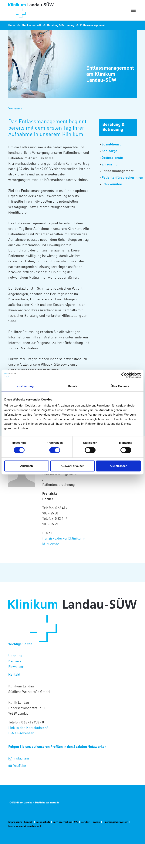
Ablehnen (26, 465)
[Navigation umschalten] (133, 10)
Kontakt (29, 822)
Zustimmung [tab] (25, 386)
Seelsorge (109, 151)
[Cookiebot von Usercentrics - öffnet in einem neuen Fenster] (124, 375)
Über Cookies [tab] (120, 386)
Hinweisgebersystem (116, 822)
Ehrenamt (109, 164)
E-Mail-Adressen (21, 733)
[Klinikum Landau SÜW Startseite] (49, 10)
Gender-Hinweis (90, 822)
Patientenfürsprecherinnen (122, 177)
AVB (76, 822)
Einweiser (16, 667)
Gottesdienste (112, 158)
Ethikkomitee (112, 184)
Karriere (14, 661)
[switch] (54, 450)
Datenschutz (42, 822)
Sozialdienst (111, 144)
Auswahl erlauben (72, 465)
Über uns (15, 656)
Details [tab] (72, 386)
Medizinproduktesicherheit (25, 826)
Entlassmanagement (117, 171)
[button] (15, 108)
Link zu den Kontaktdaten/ (28, 728)
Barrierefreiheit (62, 822)
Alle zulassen (118, 465)
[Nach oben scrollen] (136, 835)
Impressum (15, 822)
